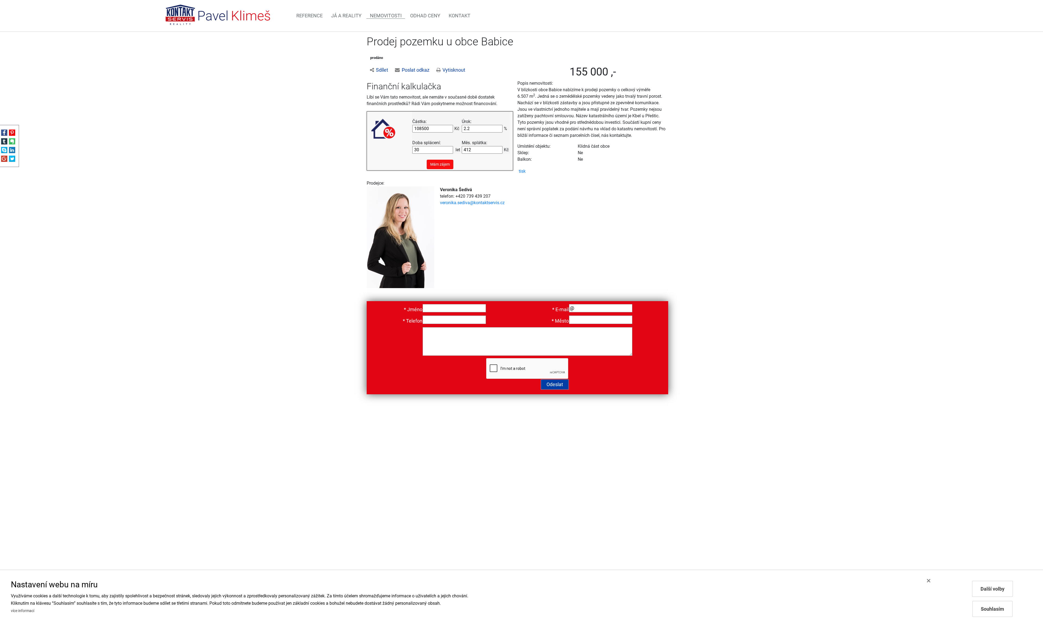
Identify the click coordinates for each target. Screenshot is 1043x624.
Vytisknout (453, 70)
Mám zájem (440, 164)
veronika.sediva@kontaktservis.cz (472, 202)
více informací (22, 611)
